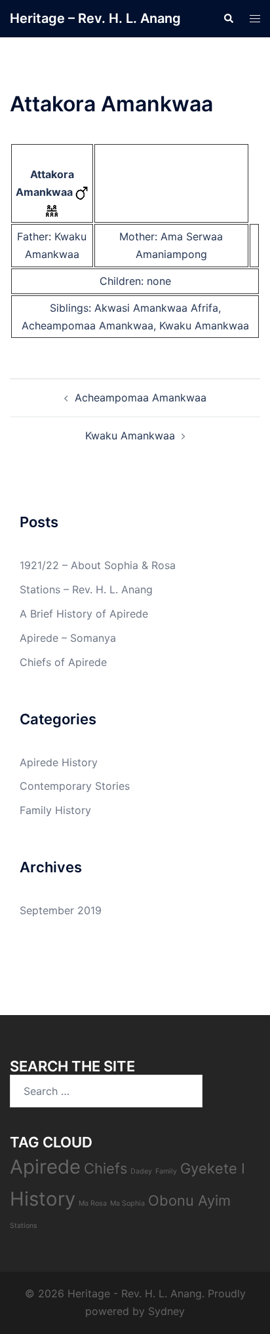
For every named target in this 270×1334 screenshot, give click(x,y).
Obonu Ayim (189, 1200)
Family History (55, 810)
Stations (23, 1225)
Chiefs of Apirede (63, 662)
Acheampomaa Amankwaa (87, 325)
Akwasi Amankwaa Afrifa (156, 307)
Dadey (141, 1171)
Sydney (166, 1311)
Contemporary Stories (75, 785)
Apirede (45, 1166)
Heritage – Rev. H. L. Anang (95, 18)
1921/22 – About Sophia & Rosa (98, 565)
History (42, 1198)
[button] (228, 18)
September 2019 (61, 910)
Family (166, 1171)
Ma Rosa (93, 1203)
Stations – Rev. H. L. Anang (86, 589)
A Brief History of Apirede (84, 613)
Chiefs (105, 1168)
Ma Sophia (127, 1203)
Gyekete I (212, 1168)
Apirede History (59, 762)
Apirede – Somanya (68, 637)
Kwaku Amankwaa (204, 325)
